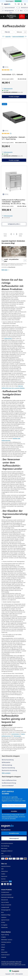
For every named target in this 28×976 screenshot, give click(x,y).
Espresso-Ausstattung (8, 768)
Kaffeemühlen (8, 338)
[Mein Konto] (21, 4)
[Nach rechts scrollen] (26, 16)
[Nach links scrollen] (1, 16)
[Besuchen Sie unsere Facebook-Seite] (5, 884)
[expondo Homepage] (3, 36)
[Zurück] (11, 234)
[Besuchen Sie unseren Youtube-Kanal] (2, 884)
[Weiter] (16, 234)
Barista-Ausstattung (8, 760)
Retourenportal (14, 838)
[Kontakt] (18, 4)
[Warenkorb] (24, 4)
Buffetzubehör (6, 762)
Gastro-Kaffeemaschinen (9, 780)
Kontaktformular (14, 833)
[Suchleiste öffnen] (15, 4)
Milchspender (17, 736)
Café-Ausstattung (7, 765)
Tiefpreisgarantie (8, 88)
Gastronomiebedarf (8, 785)
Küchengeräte (15, 734)
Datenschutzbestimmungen (10, 817)
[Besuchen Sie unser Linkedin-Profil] (8, 884)
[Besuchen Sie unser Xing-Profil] (11, 884)
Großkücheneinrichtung (9, 783)
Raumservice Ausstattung (9, 770)
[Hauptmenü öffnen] (2, 4)
